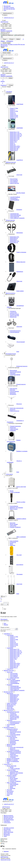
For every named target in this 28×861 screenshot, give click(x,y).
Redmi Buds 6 (13, 239)
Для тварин (19, 574)
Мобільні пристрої (11, 162)
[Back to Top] (6, 604)
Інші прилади (13, 388)
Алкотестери (13, 312)
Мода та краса (13, 509)
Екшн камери (20, 291)
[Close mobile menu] (2, 37)
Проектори (13, 427)
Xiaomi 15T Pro (14, 115)
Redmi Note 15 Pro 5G (15, 136)
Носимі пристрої (10, 220)
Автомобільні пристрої (13, 712)
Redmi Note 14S (14, 149)
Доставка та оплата (9, 7)
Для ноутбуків (13, 179)
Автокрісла (13, 311)
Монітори (12, 545)
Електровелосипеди (15, 330)
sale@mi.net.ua (4, 21)
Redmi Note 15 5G (14, 139)
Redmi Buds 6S (14, 238)
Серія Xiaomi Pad (14, 216)
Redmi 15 (12, 143)
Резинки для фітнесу (15, 527)
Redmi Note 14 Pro (15, 147)
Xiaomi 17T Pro (14, 116)
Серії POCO (19, 160)
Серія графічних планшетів (17, 218)
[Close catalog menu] (1, 88)
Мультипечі (13, 394)
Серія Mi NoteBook (15, 197)
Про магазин (7, 6)
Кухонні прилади (21, 384)
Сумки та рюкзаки (15, 492)
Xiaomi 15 (12, 112)
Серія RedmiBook (14, 199)
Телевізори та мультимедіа (14, 751)
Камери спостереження (14, 440)
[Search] (16, 55)
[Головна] (4, 596)
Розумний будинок (11, 353)
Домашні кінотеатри (15, 426)
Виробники (7, 834)
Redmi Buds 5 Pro (14, 241)
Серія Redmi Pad (14, 213)
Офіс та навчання (21, 536)
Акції (5, 836)
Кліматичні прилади (21, 366)
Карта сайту (7, 833)
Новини (6, 624)
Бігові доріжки (14, 524)
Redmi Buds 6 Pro (14, 237)
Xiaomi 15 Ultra (14, 111)
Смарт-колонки (14, 429)
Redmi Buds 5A (14, 242)
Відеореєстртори (14, 314)
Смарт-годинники (21, 252)
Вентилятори (13, 370)
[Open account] (5, 78)
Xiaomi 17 (12, 109)
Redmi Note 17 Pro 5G (15, 133)
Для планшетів (14, 180)
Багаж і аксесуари (21, 486)
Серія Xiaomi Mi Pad (15, 215)
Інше (17, 351)
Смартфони (9, 91)
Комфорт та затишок (21, 451)
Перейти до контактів (6, 30)
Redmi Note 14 (14, 150)
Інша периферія (14, 541)
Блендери (12, 390)
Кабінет (10, 78)
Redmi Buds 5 (13, 701)
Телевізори (13, 430)
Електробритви (14, 506)
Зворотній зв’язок (8, 832)
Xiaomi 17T (13, 118)
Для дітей (19, 555)
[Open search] (2, 78)
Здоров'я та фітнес (21, 518)
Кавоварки (13, 392)
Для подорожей (20, 341)
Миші (11, 543)
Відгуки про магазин (9, 8)
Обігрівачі (12, 373)
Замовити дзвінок (5, 32)
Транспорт (19, 326)
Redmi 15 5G (13, 142)
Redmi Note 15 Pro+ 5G (16, 135)
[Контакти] (2, 605)
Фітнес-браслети (20, 262)
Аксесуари (19, 174)
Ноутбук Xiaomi (20, 192)
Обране (3, 80)
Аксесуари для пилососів (16, 408)
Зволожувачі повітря (15, 371)
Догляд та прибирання (13, 761)
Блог (5, 10)
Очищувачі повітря (15, 374)
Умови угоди (7, 830)
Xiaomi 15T (13, 114)
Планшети (19, 209)
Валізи (11, 490)
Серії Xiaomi (19, 104)
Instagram (3, 29)
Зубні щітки (13, 525)
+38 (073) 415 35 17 (9, 17)
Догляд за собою (20, 502)
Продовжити (4, 619)
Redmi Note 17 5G (14, 132)
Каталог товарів (6, 43)
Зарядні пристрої (14, 183)
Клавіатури (13, 542)
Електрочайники (14, 391)
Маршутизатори (11, 744)
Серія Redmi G (14, 198)
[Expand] (11, 634)
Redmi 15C (13, 144)
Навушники (19, 232)
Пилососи (19, 403)
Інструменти (19, 564)
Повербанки (19, 271)
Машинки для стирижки (16, 507)
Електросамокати (14, 332)
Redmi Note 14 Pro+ (15, 146)
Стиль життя (9, 474)
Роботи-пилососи (14, 411)
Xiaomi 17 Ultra (14, 108)
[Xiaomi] (8, 3)
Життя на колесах (10, 293)
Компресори (13, 316)
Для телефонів (14, 181)
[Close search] (2, 56)
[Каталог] (2, 597)
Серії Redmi (19, 127)
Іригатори (12, 523)
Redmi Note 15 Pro (15, 137)
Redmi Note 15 (14, 140)
